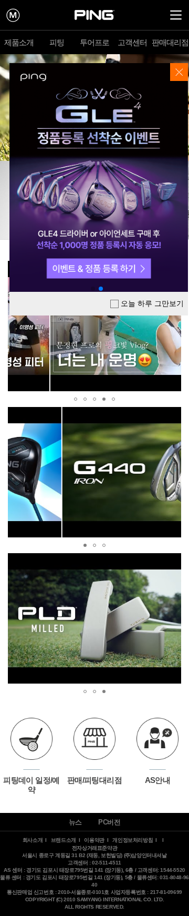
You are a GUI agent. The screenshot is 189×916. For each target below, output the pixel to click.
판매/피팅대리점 (94, 780)
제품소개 (19, 42)
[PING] (94, 15)
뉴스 (75, 822)
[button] (17, 326)
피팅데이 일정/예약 (31, 785)
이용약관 (94, 840)
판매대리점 (170, 42)
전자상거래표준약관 (94, 848)
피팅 (56, 42)
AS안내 (158, 780)
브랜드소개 (63, 840)
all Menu (176, 15)
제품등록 (13, 15)
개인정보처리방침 (132, 840)
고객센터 (133, 42)
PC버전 (109, 822)
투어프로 (95, 42)
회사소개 (33, 840)
